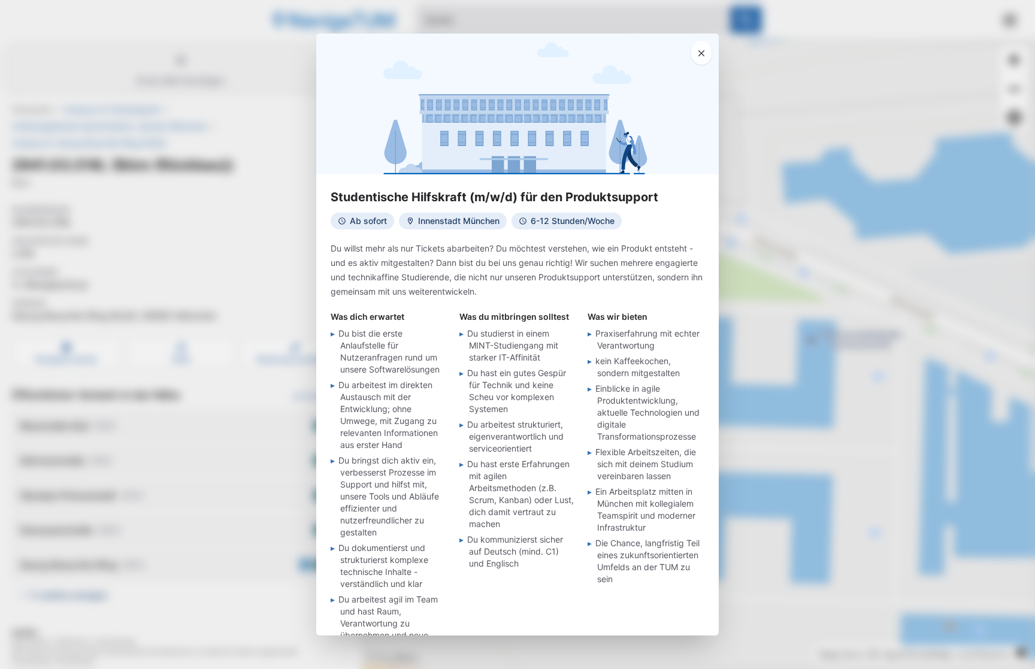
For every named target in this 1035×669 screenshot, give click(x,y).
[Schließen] (701, 53)
